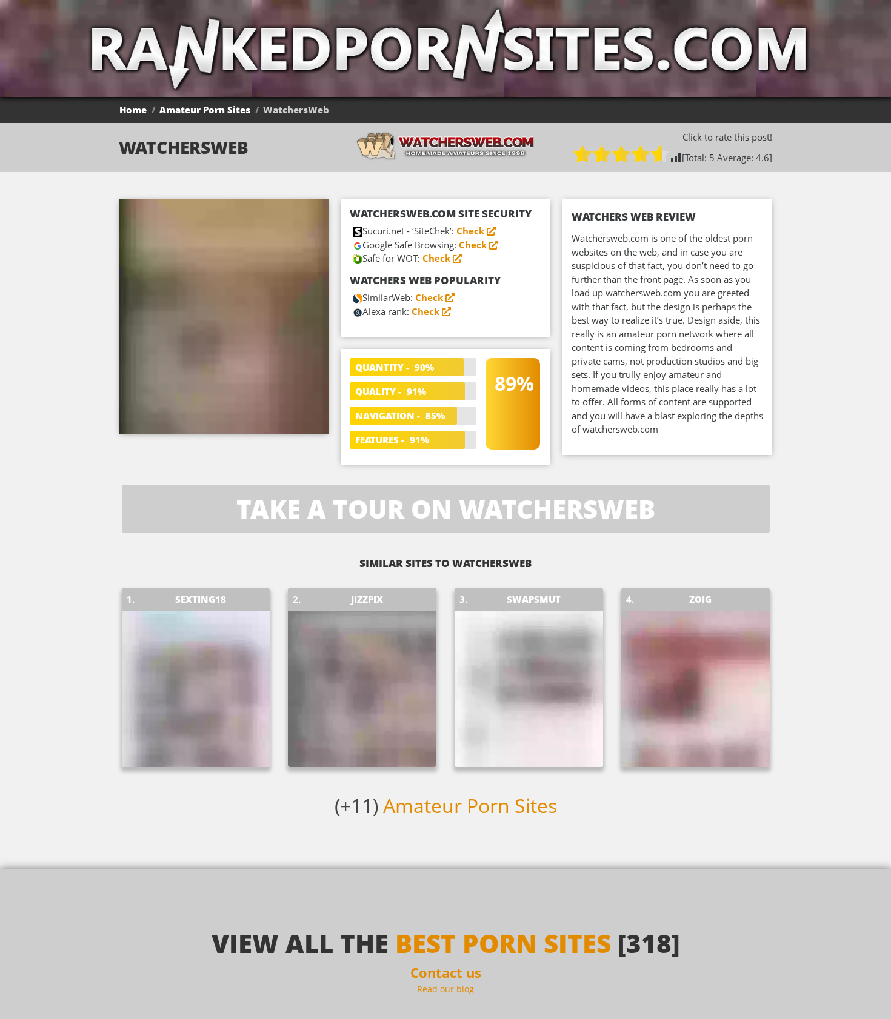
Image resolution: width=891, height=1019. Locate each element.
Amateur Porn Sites (204, 110)
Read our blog (445, 989)
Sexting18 (200, 599)
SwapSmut (534, 599)
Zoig (700, 599)
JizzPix (367, 599)
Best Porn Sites (503, 943)
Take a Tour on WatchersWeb (445, 508)
